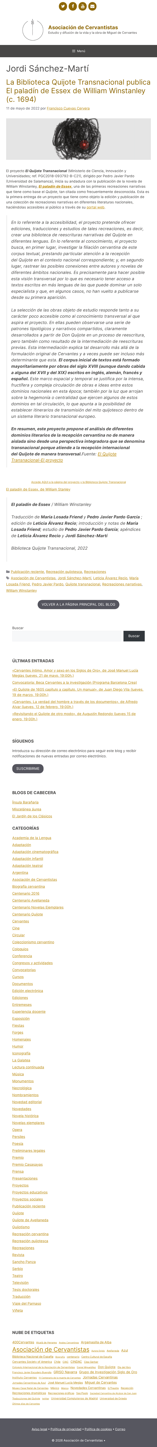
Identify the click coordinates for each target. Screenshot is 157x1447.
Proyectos (20, 1185)
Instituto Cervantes (24, 1377)
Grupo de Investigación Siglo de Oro (108, 1372)
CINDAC (76, 1362)
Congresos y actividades (32, 963)
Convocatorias (24, 970)
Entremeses (22, 1005)
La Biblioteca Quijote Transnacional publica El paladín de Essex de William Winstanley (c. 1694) (78, 90)
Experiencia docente (29, 1012)
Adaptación (21, 845)
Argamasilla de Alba (96, 1342)
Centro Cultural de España (96, 1356)
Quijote (18, 1213)
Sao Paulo (82, 1393)
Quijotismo (21, 1227)
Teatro (17, 1276)
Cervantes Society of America (32, 1361)
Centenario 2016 (25, 893)
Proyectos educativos (30, 1192)
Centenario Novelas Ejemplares (38, 907)
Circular (18, 935)
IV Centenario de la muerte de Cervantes (60, 1377)
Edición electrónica (27, 991)
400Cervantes (23, 1342)
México (54, 1388)
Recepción (127, 1388)
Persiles (18, 1137)
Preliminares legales (28, 1151)
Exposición (21, 1019)
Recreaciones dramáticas (29, 1393)
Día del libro (124, 1367)
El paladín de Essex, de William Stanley (38, 489)
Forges (17, 1032)
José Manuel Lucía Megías (65, 1382)
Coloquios (20, 949)
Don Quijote (107, 1367)
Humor (17, 1046)
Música (18, 1074)
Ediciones (20, 998)
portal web (95, 207)
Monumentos (23, 1081)
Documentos (22, 984)
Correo (120, 1429)
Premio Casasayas (27, 1164)
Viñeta (17, 1310)
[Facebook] (73, 6)
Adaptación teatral (27, 866)
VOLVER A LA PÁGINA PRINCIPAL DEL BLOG (78, 604)
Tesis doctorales (25, 1290)
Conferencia (22, 956)
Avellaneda (113, 1350)
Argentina (20, 873)
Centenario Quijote (27, 914)
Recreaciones (95, 572)
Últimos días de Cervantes (26, 1403)
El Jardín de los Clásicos (32, 816)
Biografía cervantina (28, 886)
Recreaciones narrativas (122, 584)
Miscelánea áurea (26, 809)
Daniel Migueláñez (86, 1367)
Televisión (20, 1283)
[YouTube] (82, 6)
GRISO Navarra (65, 1372)
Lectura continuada (28, 1067)
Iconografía (21, 1053)
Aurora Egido (98, 1350)
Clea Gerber (91, 1361)
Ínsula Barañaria (25, 802)
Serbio (17, 1269)
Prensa (18, 1171)
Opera (17, 1130)
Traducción (21, 1297)
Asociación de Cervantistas (83, 27)
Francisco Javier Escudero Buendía (32, 1372)
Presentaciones (25, 1178)
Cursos (18, 977)
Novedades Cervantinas (88, 1388)
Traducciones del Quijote (26, 1398)
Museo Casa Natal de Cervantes (30, 1388)
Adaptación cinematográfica (35, 852)
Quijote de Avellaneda (30, 1220)
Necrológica (22, 1088)
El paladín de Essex (55, 186)
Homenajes (21, 1039)
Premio (18, 1158)
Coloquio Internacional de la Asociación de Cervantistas (43, 1367)
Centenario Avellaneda (30, 900)
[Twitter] (63, 6)
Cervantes (20, 921)
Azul (124, 1350)
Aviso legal (39, 1429)
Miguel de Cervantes (101, 1382)
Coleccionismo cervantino (33, 942)
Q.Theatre (113, 1388)
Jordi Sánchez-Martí (74, 578)
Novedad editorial (27, 1102)
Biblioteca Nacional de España (32, 1356)
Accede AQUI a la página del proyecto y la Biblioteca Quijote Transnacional (78, 482)
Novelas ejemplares (28, 1123)
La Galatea (21, 1060)
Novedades (21, 1109)
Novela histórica (25, 1116)
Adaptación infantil (27, 859)
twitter (45, 1398)
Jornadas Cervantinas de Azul (29, 1382)
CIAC (65, 1361)
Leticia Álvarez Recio (110, 578)
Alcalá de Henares (46, 1342)
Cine (16, 928)
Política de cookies (98, 1429)
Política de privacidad (65, 1429)
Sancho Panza (24, 1262)
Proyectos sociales (27, 1199)
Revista (18, 1255)
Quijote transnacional (82, 584)
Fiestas (18, 1025)
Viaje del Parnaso (26, 1303)
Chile (57, 1361)
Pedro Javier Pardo (47, 584)
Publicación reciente (27, 572)
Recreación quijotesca (64, 572)
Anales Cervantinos (69, 1342)
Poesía (17, 1144)
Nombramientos (25, 1095)
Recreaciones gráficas (61, 1393)
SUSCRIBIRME (27, 769)
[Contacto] (92, 6)
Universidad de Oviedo (113, 1398)
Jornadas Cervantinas (100, 1377)
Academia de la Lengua (31, 838)
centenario (73, 1356)
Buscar (18, 628)
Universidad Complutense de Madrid (74, 1398)
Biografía (60, 1357)
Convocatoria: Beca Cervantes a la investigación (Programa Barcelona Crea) (74, 682)
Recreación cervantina (30, 1234)
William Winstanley (21, 590)
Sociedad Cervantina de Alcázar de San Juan (113, 1393)
